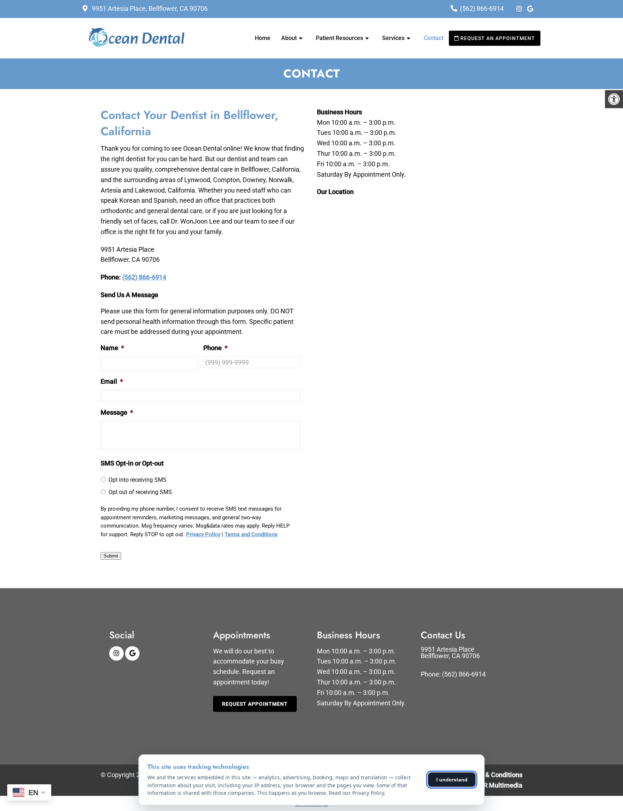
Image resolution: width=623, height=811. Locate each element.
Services (393, 38)
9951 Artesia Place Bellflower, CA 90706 (450, 652)
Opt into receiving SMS (138, 479)
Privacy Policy (203, 534)
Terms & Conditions (493, 775)
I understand (452, 780)
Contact (433, 38)
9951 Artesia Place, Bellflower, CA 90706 (149, 8)
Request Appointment (255, 704)
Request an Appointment (497, 38)
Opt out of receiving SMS (140, 492)
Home (262, 38)
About (289, 38)
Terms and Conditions (251, 534)
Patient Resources (339, 38)
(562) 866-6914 (482, 8)
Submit (110, 556)
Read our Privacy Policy (356, 792)
